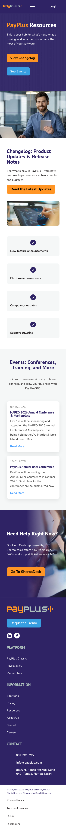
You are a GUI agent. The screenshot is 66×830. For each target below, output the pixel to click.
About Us (13, 718)
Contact (11, 725)
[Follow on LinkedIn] (9, 635)
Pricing (11, 703)
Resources (13, 710)
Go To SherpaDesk (26, 571)
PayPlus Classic (17, 659)
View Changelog (22, 58)
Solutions (13, 696)
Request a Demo (24, 623)
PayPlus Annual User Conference (32, 467)
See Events (18, 71)
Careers (12, 732)
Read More (17, 446)
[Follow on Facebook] (17, 635)
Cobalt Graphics (43, 793)
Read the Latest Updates (31, 189)
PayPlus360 (14, 666)
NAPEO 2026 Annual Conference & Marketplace (32, 414)
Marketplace (14, 673)
